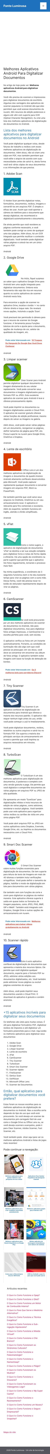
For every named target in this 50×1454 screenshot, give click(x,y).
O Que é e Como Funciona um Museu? (25, 1405)
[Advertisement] (25, 38)
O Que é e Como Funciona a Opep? (23, 1295)
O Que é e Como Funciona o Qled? (23, 1299)
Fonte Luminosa (14, 6)
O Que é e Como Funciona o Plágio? (23, 1366)
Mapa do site (9, 1432)
